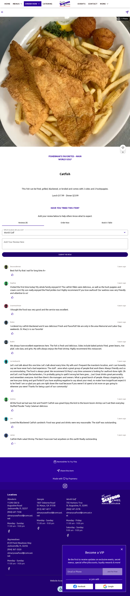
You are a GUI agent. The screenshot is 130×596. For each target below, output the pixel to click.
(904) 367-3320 (14, 549)
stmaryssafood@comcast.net (79, 514)
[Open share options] (127, 12)
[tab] (23, 223)
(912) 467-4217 (44, 509)
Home (7, 4)
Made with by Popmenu (39, 478)
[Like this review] (13, 274)
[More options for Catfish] (123, 148)
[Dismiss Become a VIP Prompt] (122, 549)
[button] (18, 3)
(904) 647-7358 (14, 512)
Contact (93, 4)
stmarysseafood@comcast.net (20, 517)
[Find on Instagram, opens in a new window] (65, 486)
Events (82, 4)
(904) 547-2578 (73, 509)
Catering (47, 4)
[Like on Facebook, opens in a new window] (8, 531)
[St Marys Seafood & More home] (65, 4)
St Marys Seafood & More (111, 499)
